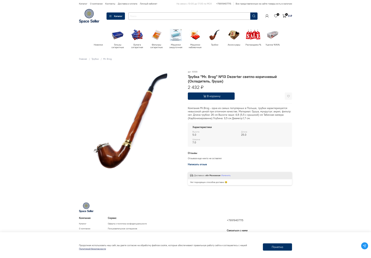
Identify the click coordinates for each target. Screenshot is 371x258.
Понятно (277, 247)
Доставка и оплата (127, 3)
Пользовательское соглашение (122, 228)
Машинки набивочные (195, 46)
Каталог (83, 3)
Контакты (110, 3)
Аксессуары (234, 44)
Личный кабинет (148, 3)
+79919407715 (223, 3)
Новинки (98, 44)
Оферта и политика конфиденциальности (127, 223)
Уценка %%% (272, 44)
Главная (83, 58)
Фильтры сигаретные (156, 46)
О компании (96, 3)
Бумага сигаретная (137, 46)
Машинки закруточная (175, 46)
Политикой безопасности (92, 248)
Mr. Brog (107, 58)
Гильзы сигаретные (117, 46)
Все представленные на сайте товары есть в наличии (264, 3)
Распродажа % (253, 44)
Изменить (226, 175)
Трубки (214, 44)
